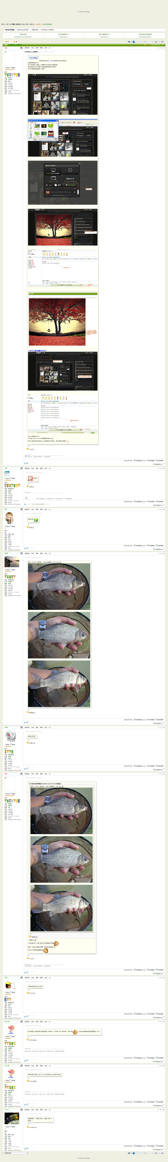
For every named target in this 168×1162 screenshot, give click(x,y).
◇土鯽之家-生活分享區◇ (22, 30)
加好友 (8, 68)
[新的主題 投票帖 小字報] (7, 41)
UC (50, 48)
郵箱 (41, 48)
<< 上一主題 (154, 42)
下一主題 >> (162, 42)
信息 (32, 48)
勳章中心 (32, 24)
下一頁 (144, 42)
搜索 (27, 24)
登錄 (13, 24)
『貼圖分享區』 (35, 30)
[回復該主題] (15, 41)
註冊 (17, 24)
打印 (162, 45)
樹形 (159, 45)
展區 (23, 24)
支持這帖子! (158, 464)
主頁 (46, 48)
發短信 (13, 68)
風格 (20, 24)
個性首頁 (27, 48)
